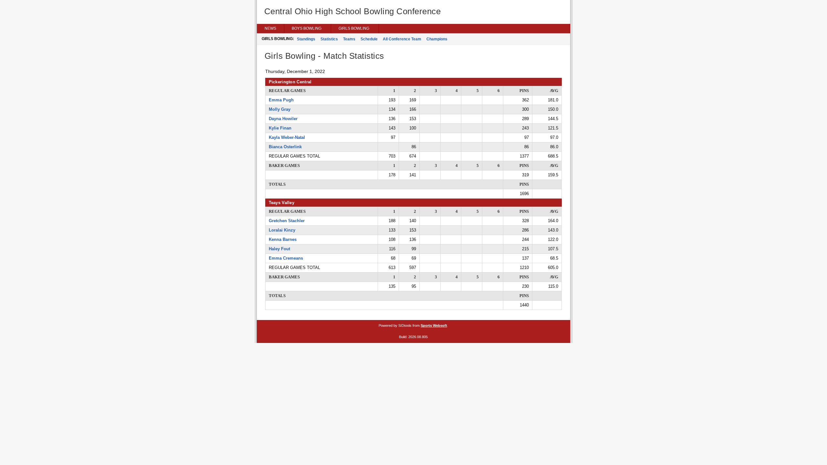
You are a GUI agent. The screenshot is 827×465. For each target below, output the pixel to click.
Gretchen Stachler (287, 220)
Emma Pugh (281, 100)
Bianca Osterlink (285, 146)
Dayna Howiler (283, 118)
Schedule (369, 39)
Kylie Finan (280, 128)
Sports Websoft (434, 325)
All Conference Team (402, 39)
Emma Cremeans (286, 258)
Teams (349, 39)
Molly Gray (279, 109)
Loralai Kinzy (282, 230)
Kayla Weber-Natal (287, 137)
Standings (306, 39)
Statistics (329, 39)
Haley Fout (279, 248)
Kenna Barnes (283, 239)
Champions (436, 39)
